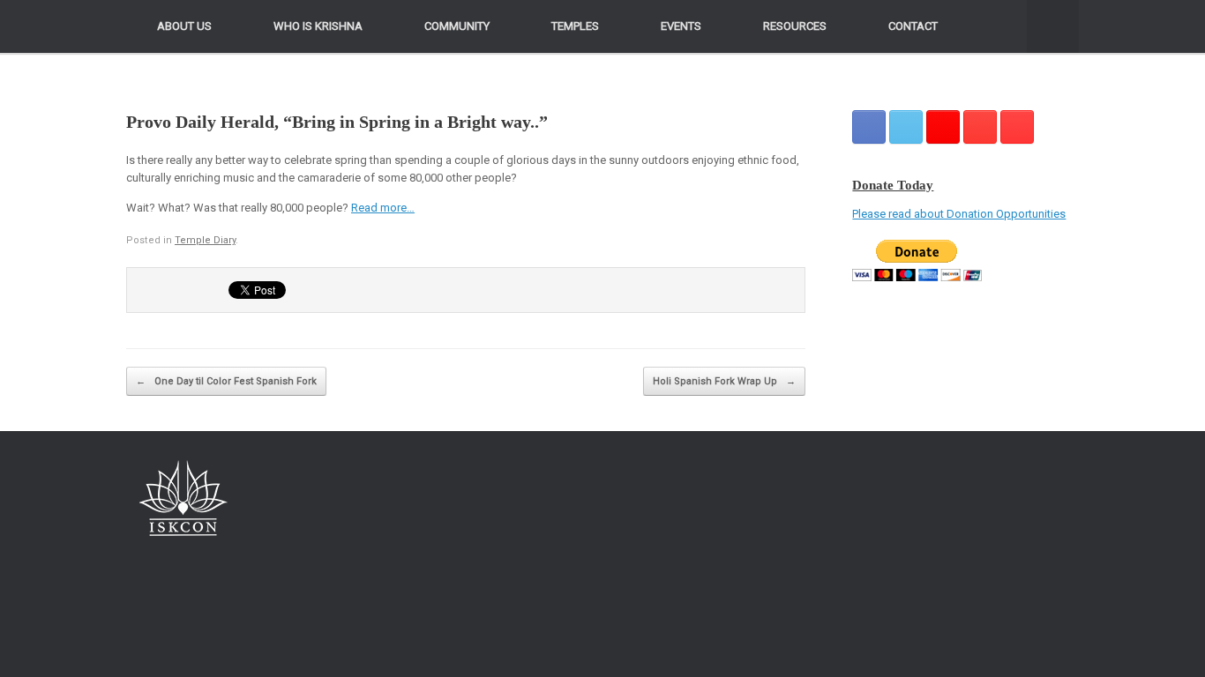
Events (681, 26)
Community (457, 26)
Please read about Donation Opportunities (959, 213)
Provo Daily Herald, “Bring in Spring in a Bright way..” (337, 121)
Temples (575, 26)
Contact (913, 26)
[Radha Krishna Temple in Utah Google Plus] (943, 127)
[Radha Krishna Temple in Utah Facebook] (869, 127)
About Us (184, 26)
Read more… (383, 207)
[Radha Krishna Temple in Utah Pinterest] (980, 127)
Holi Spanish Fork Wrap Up (724, 381)
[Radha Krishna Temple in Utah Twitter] (906, 127)
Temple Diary (205, 240)
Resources (795, 26)
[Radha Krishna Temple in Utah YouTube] (1017, 127)
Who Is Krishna (318, 26)
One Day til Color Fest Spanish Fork (226, 381)
